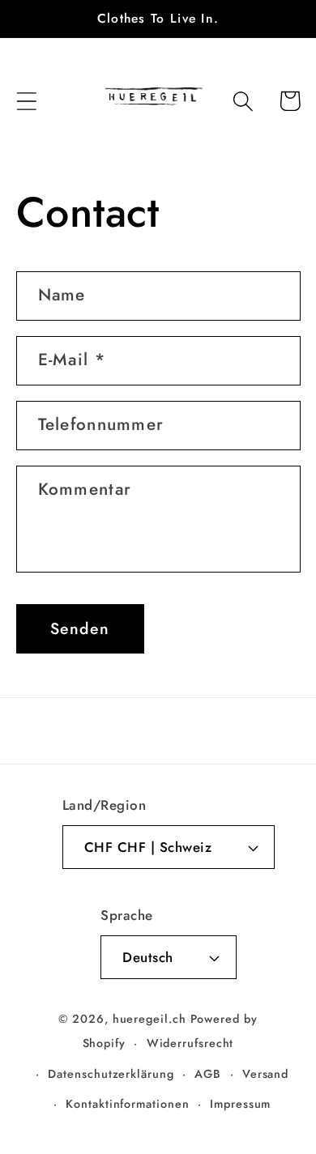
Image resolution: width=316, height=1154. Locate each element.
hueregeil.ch (149, 1019)
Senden (80, 628)
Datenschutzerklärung (110, 1074)
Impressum (240, 1104)
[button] (26, 101)
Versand (265, 1074)
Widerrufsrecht (190, 1043)
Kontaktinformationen (127, 1104)
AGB (207, 1074)
